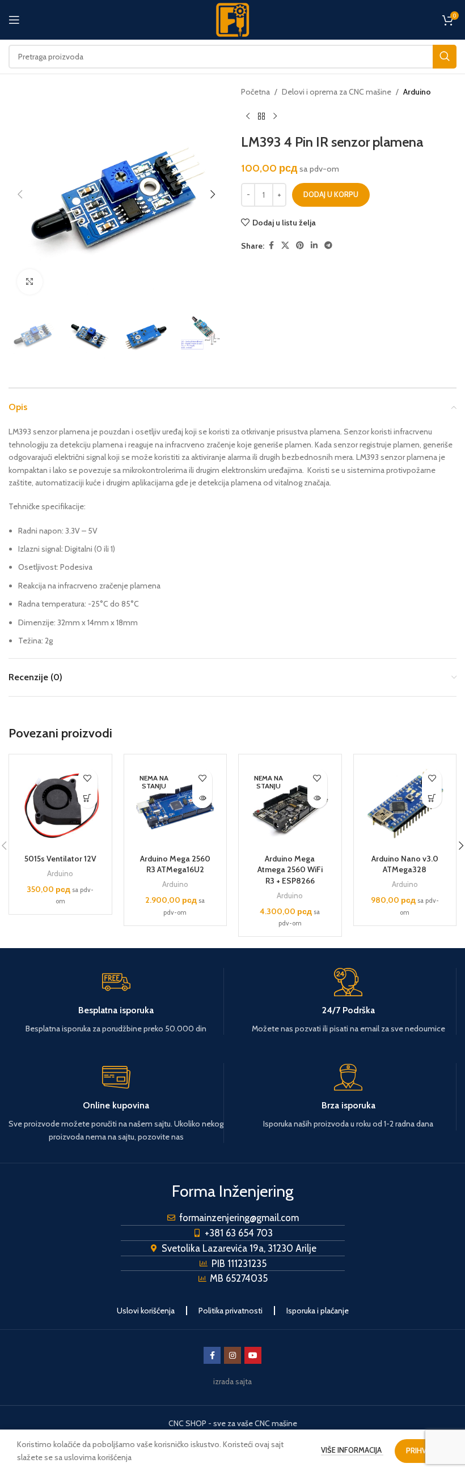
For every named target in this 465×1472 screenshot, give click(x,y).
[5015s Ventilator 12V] (60, 805)
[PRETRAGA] (444, 57)
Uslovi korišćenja (146, 1310)
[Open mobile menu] (14, 19)
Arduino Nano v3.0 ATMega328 (404, 864)
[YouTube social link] (252, 1355)
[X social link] (285, 245)
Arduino (417, 92)
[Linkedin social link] (314, 245)
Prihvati (421, 1450)
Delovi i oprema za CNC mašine (336, 92)
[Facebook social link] (271, 245)
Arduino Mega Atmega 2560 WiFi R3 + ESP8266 (290, 870)
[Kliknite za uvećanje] (30, 282)
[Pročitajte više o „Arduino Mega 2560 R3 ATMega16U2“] (202, 798)
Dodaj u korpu (330, 194)
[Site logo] (232, 19)
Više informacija (352, 1449)
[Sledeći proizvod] (275, 116)
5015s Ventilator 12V (60, 859)
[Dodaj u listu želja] (88, 778)
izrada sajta (232, 1381)
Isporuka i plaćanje (317, 1310)
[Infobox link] (116, 1001)
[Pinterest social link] (300, 245)
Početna (255, 92)
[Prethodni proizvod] (248, 116)
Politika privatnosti (230, 1310)
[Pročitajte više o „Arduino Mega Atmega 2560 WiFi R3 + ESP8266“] (317, 798)
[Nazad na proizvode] (261, 116)
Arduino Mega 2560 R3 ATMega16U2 (175, 864)
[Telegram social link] (328, 245)
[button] (20, 194)
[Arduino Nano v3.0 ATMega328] (405, 805)
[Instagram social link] (232, 1355)
